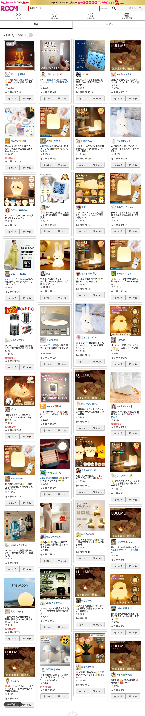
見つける (54, 15)
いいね (28, 98)
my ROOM (127, 15)
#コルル (115, 550)
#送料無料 (53, 478)
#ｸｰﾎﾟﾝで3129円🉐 (49, 345)
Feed (18, 15)
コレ (12, 98)
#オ (6, 85)
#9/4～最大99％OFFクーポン (54, 80)
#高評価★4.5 (46, 146)
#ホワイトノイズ (127, 550)
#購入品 (44, 478)
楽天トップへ (136, 8)
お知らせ (90, 15)
